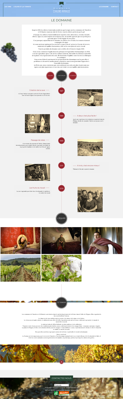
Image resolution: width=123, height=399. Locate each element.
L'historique (61, 75)
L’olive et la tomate (22, 6)
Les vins (8, 6)
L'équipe (50, 75)
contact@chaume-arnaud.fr (67, 390)
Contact (114, 6)
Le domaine (104, 6)
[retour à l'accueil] (61, 7)
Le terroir (73, 75)
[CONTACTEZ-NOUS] (61, 381)
